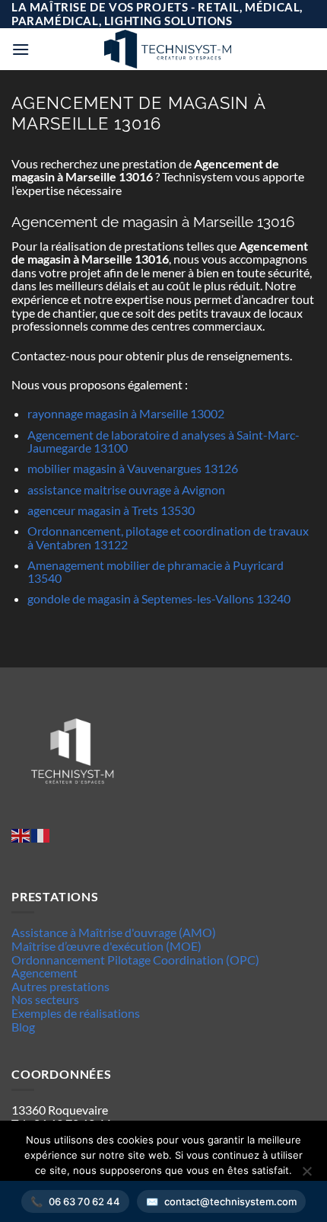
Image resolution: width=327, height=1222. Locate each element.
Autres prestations (60, 986)
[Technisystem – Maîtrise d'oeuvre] (167, 49)
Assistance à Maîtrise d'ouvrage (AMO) (113, 932)
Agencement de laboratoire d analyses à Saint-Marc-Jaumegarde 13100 (163, 441)
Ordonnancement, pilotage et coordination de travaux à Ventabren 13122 (168, 537)
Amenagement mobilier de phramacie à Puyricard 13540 (155, 572)
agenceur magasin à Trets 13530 (111, 510)
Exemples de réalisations (75, 1013)
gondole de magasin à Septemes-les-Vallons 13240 (158, 598)
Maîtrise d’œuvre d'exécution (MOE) (106, 946)
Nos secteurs (45, 999)
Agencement (44, 972)
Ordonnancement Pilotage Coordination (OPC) (135, 959)
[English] (21, 834)
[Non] (306, 1175)
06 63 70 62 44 (84, 1201)
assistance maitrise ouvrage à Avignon (126, 489)
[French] (41, 834)
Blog (23, 1026)
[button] (20, 49)
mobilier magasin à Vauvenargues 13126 (132, 468)
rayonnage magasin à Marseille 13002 (125, 413)
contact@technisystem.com (230, 1201)
